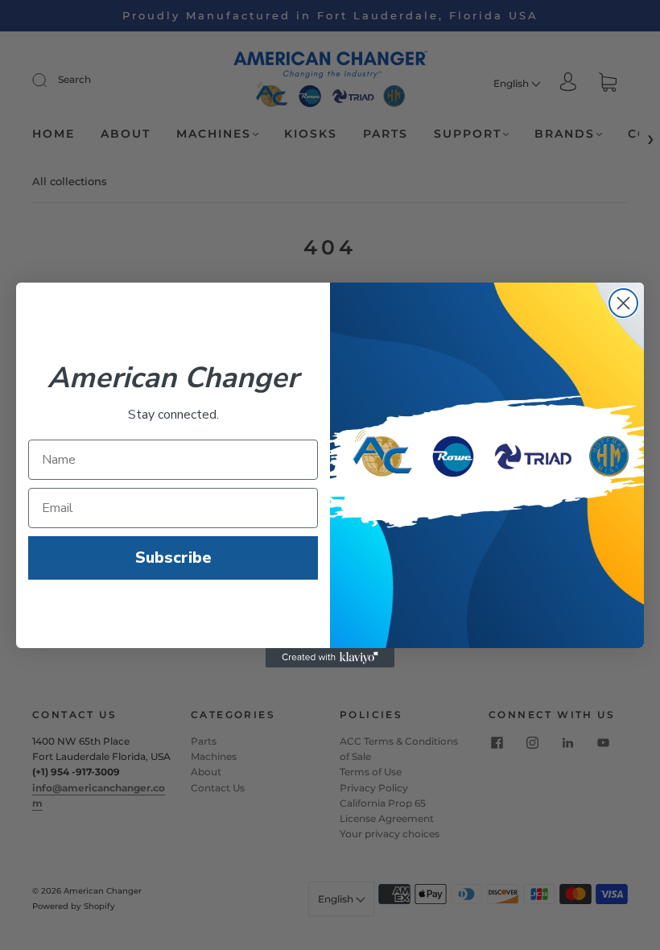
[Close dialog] (623, 303)
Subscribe (173, 557)
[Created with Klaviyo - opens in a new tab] (330, 657)
